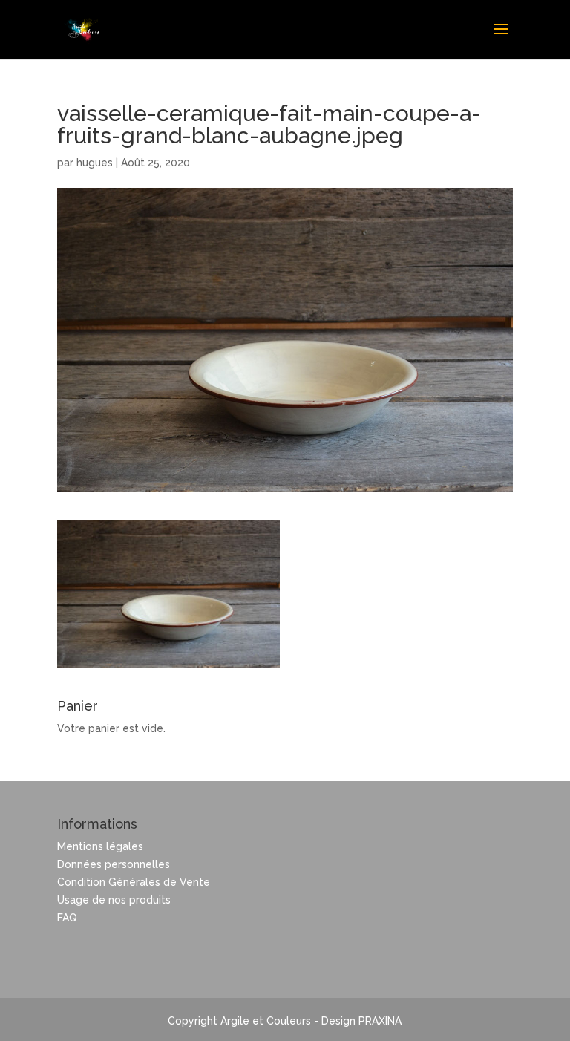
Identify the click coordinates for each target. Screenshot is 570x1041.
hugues (94, 163)
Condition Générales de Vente (133, 882)
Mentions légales (100, 846)
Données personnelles (113, 864)
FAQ (67, 918)
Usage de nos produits (114, 900)
